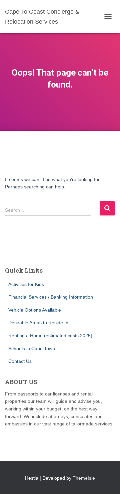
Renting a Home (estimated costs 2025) (50, 335)
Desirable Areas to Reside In (38, 322)
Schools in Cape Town (31, 348)
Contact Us (20, 361)
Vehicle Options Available (34, 310)
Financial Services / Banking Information (50, 297)
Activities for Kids (26, 284)
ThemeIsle (84, 478)
